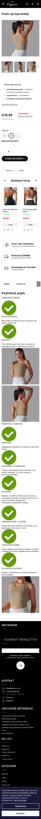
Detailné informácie (9, 104)
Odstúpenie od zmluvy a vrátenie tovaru (15, 724)
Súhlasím (20, 813)
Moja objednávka (7, 733)
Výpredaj (5, 774)
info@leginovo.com (13, 688)
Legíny (4, 778)
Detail (11, 225)
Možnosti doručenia (10, 141)
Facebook (10, 697)
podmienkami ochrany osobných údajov (20, 657)
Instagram (9, 701)
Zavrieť (29, 169)
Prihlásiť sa (21, 665)
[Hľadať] (27, 4)
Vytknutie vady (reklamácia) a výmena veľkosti (18, 727)
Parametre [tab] (21, 284)
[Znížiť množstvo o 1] (4, 151)
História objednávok (8, 752)
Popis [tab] (6, 284)
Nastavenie (20, 806)
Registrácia (5, 749)
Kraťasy (4, 781)
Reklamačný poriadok (9, 719)
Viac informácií (20, 800)
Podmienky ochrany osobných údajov (14, 722)
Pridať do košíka (14, 158)
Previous (5, 180)
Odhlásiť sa (5, 755)
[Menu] (3, 4)
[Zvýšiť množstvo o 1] (13, 151)
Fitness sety (6, 785)
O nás (4, 730)
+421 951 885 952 (12, 692)
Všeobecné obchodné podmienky (13, 716)
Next (36, 180)
